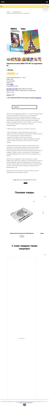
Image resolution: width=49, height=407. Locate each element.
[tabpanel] (24, 144)
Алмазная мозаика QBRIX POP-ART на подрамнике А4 (18, 13)
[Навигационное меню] (47, 2)
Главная (8, 11)
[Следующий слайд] (40, 39)
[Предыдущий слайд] (9, 39)
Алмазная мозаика (16, 11)
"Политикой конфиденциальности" (26, 402)
